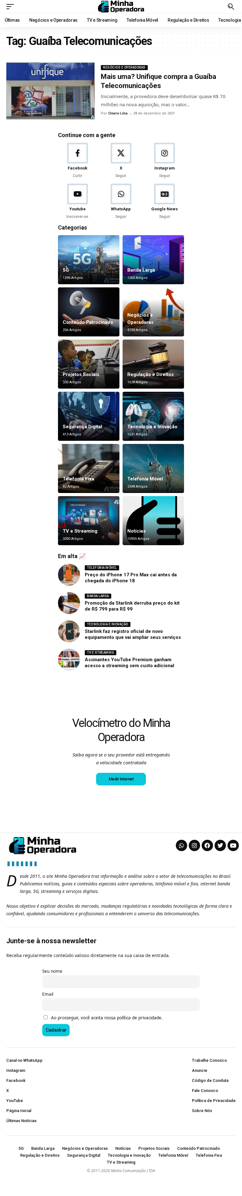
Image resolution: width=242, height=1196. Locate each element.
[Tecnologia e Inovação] (153, 416)
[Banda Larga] (153, 259)
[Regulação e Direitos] (153, 364)
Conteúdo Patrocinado (88, 322)
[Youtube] (77, 202)
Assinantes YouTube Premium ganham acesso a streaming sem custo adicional (129, 663)
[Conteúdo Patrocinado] (88, 311)
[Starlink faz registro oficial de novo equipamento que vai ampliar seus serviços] (69, 631)
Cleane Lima (118, 113)
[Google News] (164, 202)
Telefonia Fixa (78, 479)
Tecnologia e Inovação (152, 426)
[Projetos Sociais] (88, 364)
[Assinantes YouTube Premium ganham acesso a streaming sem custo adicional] (69, 660)
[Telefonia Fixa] (88, 468)
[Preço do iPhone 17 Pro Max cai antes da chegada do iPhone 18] (69, 575)
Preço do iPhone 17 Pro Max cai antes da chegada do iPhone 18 (131, 578)
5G (66, 270)
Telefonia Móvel (145, 479)
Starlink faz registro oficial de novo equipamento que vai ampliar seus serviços (133, 634)
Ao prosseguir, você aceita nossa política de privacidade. (107, 1018)
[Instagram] (164, 161)
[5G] (88, 259)
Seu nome (52, 971)
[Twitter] (220, 845)
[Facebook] (77, 161)
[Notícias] (153, 520)
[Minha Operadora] (121, 6)
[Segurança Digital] (88, 416)
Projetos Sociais (81, 374)
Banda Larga (141, 270)
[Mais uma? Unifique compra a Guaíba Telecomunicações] (50, 90)
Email (47, 994)
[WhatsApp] (120, 202)
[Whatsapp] (181, 845)
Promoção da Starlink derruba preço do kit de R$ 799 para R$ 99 (132, 606)
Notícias (136, 531)
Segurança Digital (82, 426)
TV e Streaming (80, 531)
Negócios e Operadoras (124, 67)
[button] (11, 6)
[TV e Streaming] (88, 520)
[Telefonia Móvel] (153, 468)
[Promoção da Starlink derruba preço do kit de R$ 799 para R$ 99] (69, 603)
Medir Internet (121, 779)
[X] (120, 161)
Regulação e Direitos (150, 374)
